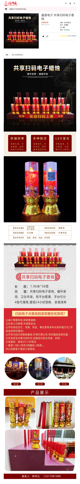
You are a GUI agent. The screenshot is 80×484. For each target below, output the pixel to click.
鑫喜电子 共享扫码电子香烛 (17, 9)
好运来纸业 (67, 22)
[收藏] (43, 36)
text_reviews (72, 36)
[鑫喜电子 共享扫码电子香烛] (21, 31)
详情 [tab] (7, 55)
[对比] (47, 36)
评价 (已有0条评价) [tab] (17, 55)
